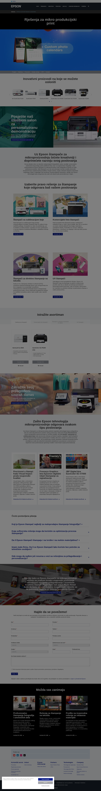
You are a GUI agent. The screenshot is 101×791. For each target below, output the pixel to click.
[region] (28, 782)
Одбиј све (45, 782)
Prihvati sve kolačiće (45, 779)
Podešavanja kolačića (45, 785)
